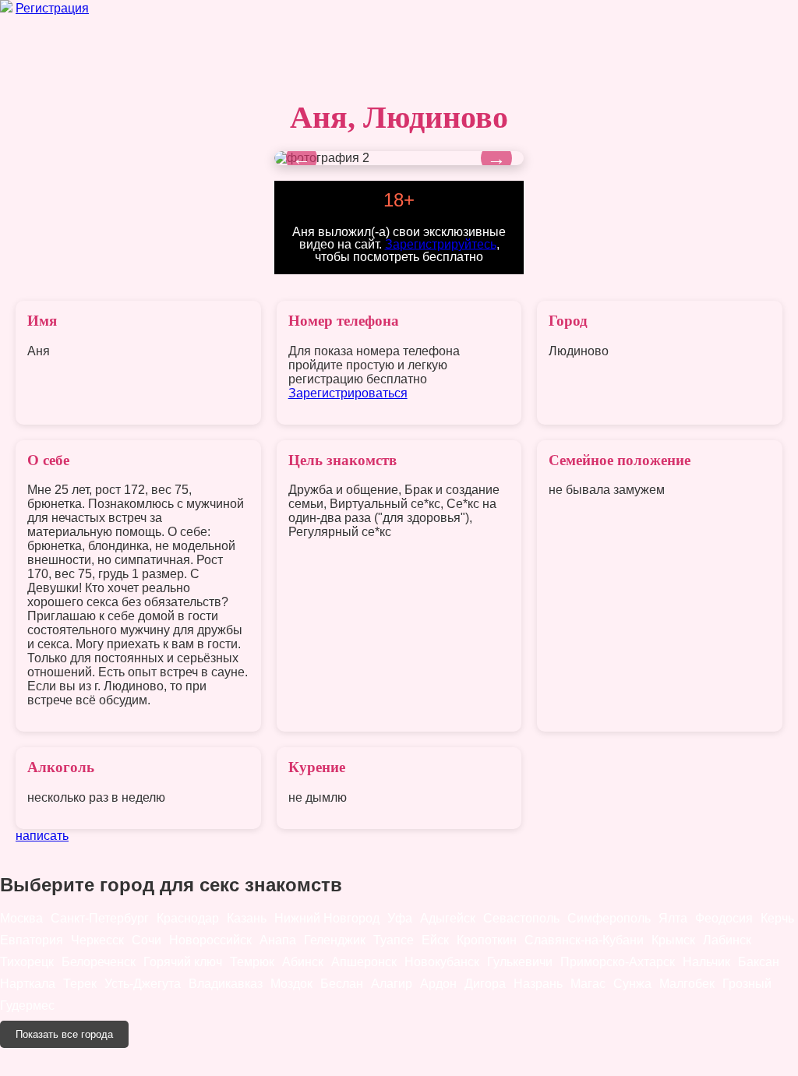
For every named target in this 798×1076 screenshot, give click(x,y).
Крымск (673, 940)
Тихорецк (27, 961)
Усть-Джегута (142, 983)
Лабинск (727, 940)
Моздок (291, 983)
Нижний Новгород (327, 918)
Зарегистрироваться (348, 393)
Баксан (758, 961)
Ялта (673, 918)
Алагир (391, 983)
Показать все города (64, 1034)
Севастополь (521, 918)
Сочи (146, 940)
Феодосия (724, 918)
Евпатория (31, 940)
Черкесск (97, 940)
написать (42, 835)
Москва (21, 918)
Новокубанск (441, 961)
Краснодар (188, 918)
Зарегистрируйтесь (440, 243)
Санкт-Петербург (100, 918)
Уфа (399, 918)
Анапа (278, 940)
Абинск (302, 961)
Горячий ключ (182, 961)
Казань (247, 918)
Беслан (341, 983)
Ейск (435, 940)
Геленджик (334, 940)
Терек (80, 983)
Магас (588, 983)
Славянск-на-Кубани (584, 940)
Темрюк (252, 961)
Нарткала (27, 983)
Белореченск (99, 961)
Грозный (747, 983)
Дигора (485, 983)
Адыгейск (447, 918)
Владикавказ (226, 983)
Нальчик (706, 961)
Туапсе (393, 940)
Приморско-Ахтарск (617, 961)
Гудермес (27, 1005)
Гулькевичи (520, 961)
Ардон (438, 983)
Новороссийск (210, 940)
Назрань (538, 983)
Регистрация (52, 8)
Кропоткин (487, 940)
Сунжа (632, 983)
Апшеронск (364, 961)
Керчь (777, 918)
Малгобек (687, 983)
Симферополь (609, 918)
